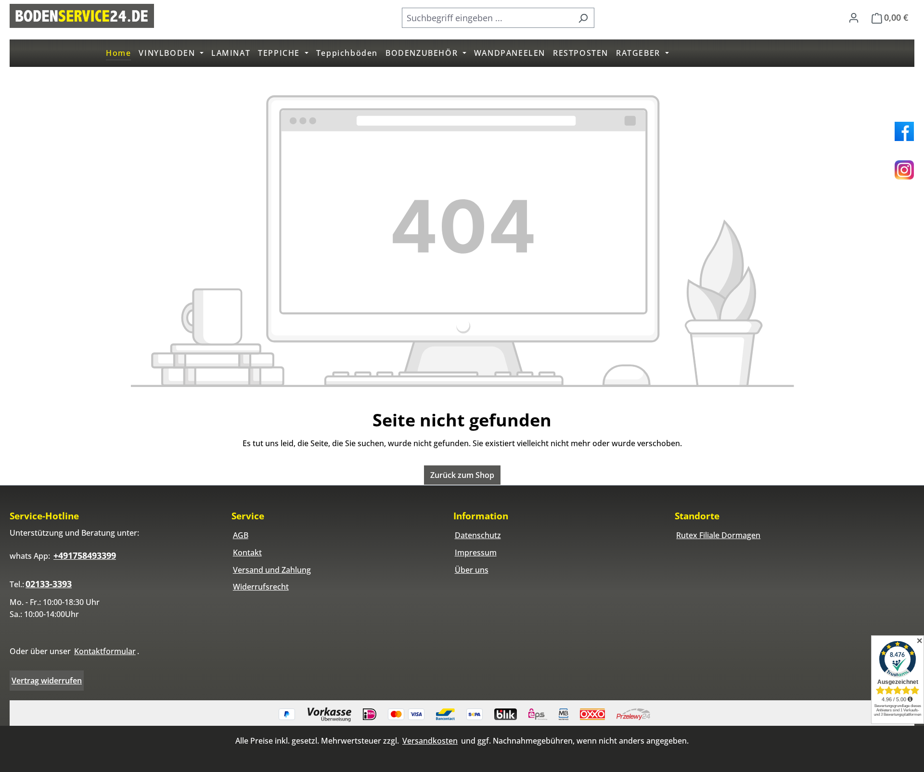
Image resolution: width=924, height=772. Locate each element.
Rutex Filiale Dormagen (718, 535)
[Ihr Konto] (853, 17)
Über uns (471, 570)
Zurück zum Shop (462, 475)
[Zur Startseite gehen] (82, 16)
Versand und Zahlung (272, 570)
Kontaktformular (105, 651)
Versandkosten (430, 740)
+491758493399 (84, 555)
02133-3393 (49, 584)
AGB (240, 535)
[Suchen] (583, 18)
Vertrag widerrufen (47, 680)
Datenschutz (478, 535)
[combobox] (487, 18)
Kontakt (247, 552)
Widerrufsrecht (261, 586)
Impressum (476, 552)
